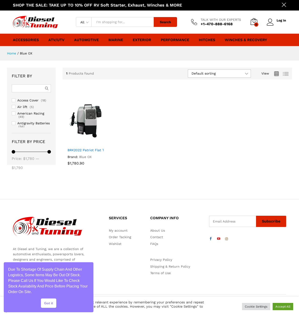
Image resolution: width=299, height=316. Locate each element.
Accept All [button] (282, 306)
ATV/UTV (56, 40)
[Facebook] (211, 238)
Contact (156, 237)
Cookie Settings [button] (256, 306)
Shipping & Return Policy (170, 266)
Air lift (22, 107)
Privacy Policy (161, 260)
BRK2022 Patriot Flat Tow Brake (93, 150)
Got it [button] (48, 303)
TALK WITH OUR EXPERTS (221, 20)
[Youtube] (219, 238)
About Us (157, 230)
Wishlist (115, 244)
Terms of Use (160, 273)
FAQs (154, 244)
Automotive (86, 40)
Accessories (26, 40)
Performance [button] (175, 40)
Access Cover (28, 100)
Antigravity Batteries (33, 123)
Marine (115, 40)
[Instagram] (227, 238)
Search (165, 22)
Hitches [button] (207, 40)
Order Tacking (120, 237)
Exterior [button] (142, 40)
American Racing (30, 113)
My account (118, 230)
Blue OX (85, 157)
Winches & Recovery (246, 40)
